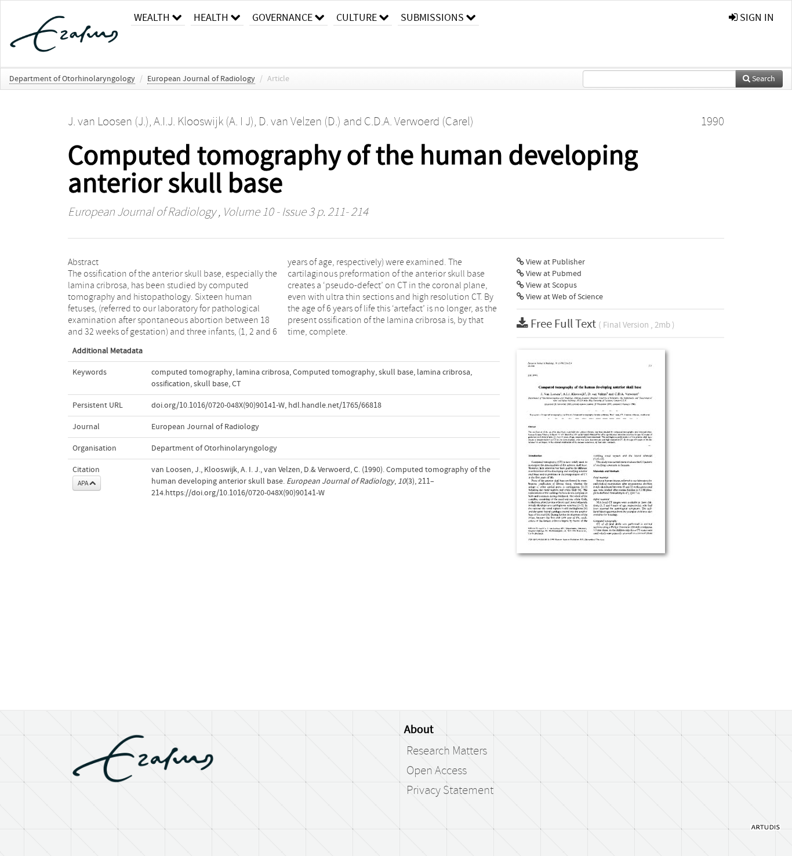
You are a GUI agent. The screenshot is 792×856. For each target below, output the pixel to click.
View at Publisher (554, 262)
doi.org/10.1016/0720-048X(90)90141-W (218, 405)
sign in (755, 18)
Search (762, 79)
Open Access (436, 771)
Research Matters (446, 751)
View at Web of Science (563, 297)
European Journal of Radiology (201, 79)
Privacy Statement (449, 790)
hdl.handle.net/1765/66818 (335, 405)
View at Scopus (550, 285)
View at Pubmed (553, 273)
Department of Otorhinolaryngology (72, 79)
